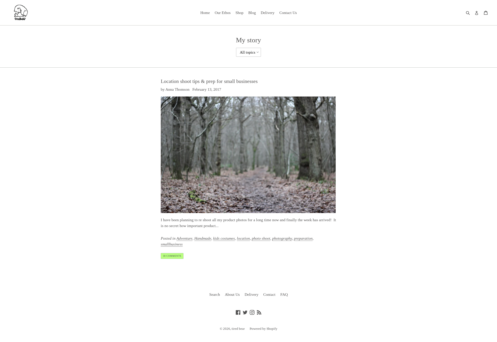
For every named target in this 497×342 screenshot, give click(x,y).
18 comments (172, 256)
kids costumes (224, 238)
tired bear (238, 329)
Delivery (268, 12)
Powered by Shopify (263, 329)
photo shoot (261, 238)
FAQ (284, 294)
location (243, 238)
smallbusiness (172, 244)
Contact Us (288, 12)
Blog (252, 12)
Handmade (202, 238)
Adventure (184, 238)
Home (205, 12)
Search (214, 294)
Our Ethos (223, 12)
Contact (269, 294)
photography (282, 238)
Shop (239, 12)
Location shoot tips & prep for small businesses (209, 81)
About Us (232, 294)
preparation (303, 238)
